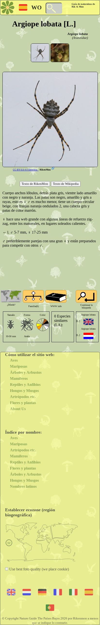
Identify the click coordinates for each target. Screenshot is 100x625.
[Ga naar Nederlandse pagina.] (88, 336)
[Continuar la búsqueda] (86, 296)
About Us (18, 409)
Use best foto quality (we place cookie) (38, 569)
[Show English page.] (88, 322)
